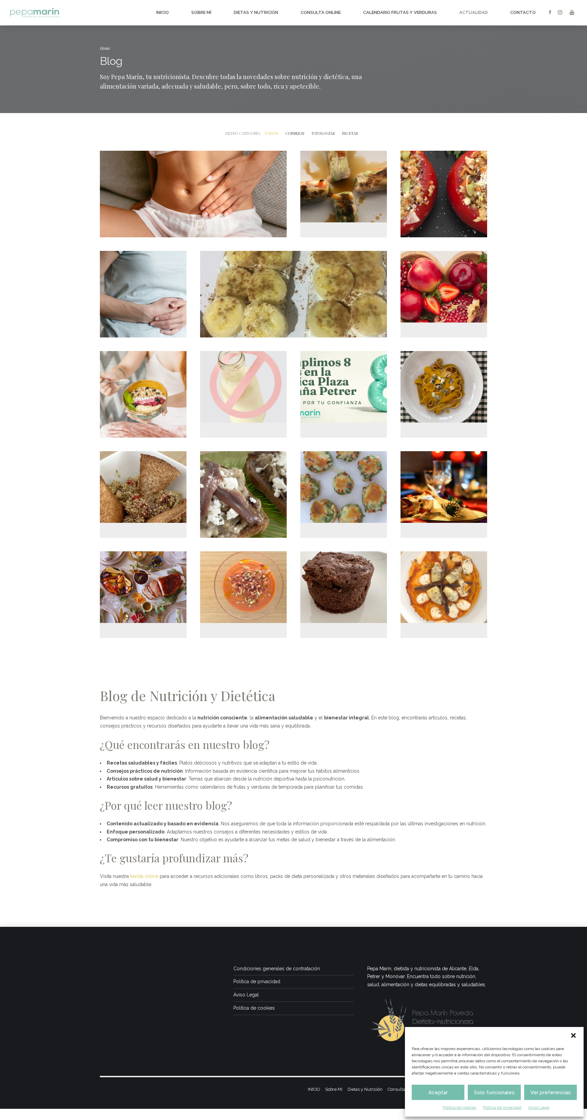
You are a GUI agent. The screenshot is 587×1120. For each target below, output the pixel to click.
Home (105, 48)
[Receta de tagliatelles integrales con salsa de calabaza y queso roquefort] (444, 383)
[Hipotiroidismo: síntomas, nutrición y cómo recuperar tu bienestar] (143, 394)
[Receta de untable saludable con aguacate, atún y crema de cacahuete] (143, 483)
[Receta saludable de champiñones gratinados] (344, 483)
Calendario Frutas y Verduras (400, 12)
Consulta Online (321, 12)
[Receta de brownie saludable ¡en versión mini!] (344, 584)
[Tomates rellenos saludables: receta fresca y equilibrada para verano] (444, 191)
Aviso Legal (538, 1107)
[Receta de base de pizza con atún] (444, 584)
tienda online (144, 876)
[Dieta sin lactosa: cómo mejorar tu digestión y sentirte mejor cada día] (243, 383)
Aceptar (438, 1092)
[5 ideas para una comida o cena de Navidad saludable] (444, 483)
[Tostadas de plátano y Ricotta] (293, 294)
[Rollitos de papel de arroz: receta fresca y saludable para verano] (344, 183)
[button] (573, 1035)
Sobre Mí (201, 12)
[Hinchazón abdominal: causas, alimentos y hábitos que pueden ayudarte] (193, 194)
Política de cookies (459, 1107)
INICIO (162, 12)
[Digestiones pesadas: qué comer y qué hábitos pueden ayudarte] (143, 294)
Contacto (523, 12)
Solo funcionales (494, 1092)
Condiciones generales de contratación (276, 968)
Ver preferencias (550, 1092)
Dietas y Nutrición (256, 12)
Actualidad (473, 12)
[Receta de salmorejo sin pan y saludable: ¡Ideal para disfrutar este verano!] (243, 584)
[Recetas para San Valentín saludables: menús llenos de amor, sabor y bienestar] (444, 283)
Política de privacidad (502, 1107)
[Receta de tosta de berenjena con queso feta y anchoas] (243, 494)
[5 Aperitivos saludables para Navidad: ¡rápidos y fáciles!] (143, 584)
